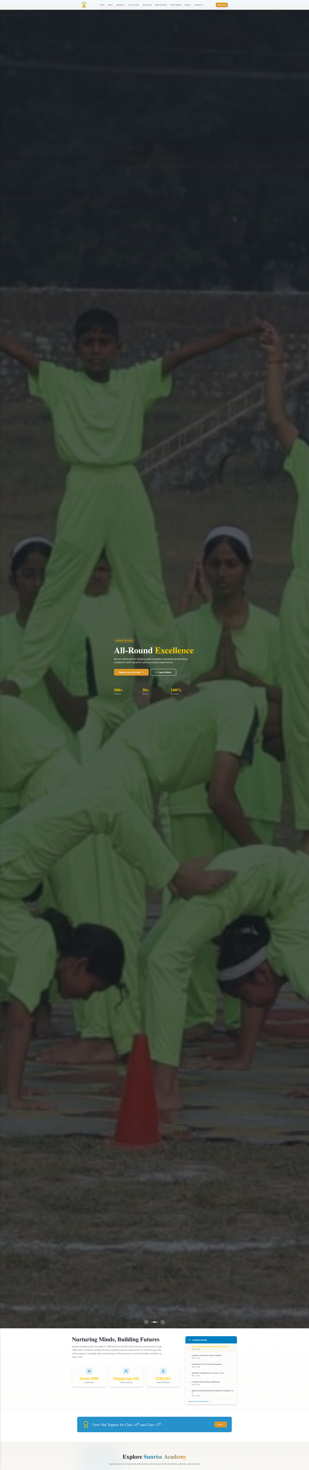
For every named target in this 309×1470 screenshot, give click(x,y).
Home (102, 5)
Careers (188, 5)
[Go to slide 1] (152, 1322)
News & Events (161, 5)
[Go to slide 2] (154, 1322)
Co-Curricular (133, 5)
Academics (120, 5)
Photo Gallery (175, 5)
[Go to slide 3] (156, 1322)
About (110, 5)
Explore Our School (162, 676)
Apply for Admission (123, 676)
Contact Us (198, 5)
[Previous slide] (147, 1322)
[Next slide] (161, 1322)
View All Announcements (198, 1401)
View (219, 1424)
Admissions (147, 5)
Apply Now (221, 5)
